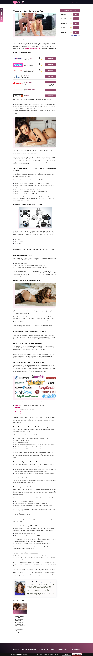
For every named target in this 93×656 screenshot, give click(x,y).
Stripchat (17, 407)
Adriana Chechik (32, 582)
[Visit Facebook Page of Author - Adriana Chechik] (45, 582)
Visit (76, 14)
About (53, 649)
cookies (19, 654)
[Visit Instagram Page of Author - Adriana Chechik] (50, 582)
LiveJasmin (18, 414)
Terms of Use (75, 649)
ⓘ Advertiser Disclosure (52, 55)
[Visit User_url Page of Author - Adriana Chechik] (42, 582)
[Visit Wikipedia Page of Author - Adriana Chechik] (53, 582)
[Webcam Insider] (18, 2)
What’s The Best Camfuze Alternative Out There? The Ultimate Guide (19, 619)
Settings (66, 654)
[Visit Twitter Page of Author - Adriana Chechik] (47, 582)
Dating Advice (75, 2)
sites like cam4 (48, 574)
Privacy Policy (63, 649)
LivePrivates (18, 411)
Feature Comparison (65, 2)
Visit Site (50, 58)
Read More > (18, 632)
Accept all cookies (77, 654)
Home (14, 7)
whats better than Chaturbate (32, 48)
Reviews (56, 2)
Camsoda (17, 405)
